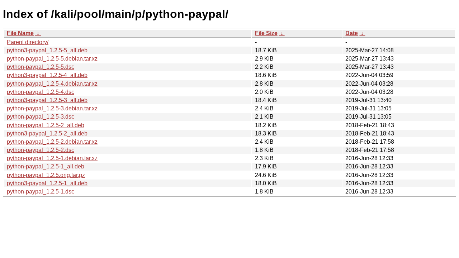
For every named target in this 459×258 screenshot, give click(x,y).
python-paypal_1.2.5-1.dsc (40, 191)
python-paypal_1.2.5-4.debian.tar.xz (52, 84)
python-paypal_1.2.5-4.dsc (40, 92)
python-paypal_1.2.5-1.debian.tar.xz (52, 158)
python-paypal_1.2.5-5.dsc (40, 67)
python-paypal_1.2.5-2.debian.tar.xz (52, 142)
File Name (20, 33)
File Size (266, 33)
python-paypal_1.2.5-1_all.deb (45, 166)
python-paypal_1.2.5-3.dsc (40, 117)
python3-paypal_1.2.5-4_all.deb (47, 75)
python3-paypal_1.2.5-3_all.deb (47, 100)
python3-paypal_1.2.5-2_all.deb (47, 133)
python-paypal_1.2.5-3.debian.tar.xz (52, 108)
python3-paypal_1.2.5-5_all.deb (47, 50)
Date (351, 33)
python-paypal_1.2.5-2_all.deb (45, 125)
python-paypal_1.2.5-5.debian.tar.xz (52, 59)
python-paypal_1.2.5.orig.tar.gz (46, 175)
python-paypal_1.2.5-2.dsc (40, 150)
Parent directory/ (27, 42)
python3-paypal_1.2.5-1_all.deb (47, 183)
